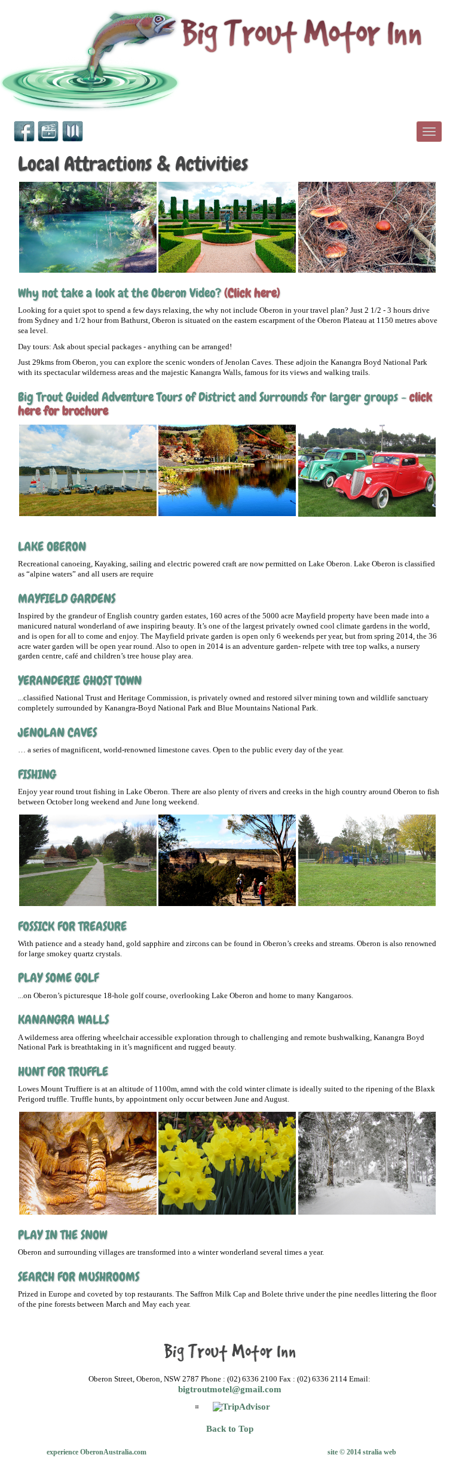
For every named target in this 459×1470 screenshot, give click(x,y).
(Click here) (252, 293)
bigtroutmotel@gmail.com (229, 1389)
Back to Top (229, 1429)
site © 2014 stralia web (362, 1452)
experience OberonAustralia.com (96, 1452)
